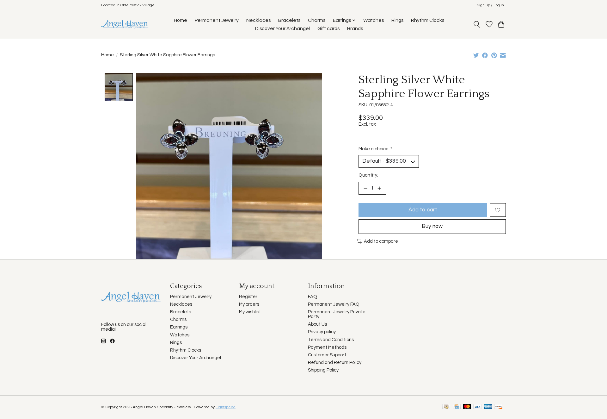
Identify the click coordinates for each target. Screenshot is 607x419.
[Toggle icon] (476, 24)
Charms (316, 20)
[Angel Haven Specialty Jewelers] (125, 24)
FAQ (312, 296)
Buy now (432, 226)
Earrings (178, 327)
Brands (355, 28)
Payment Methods (327, 347)
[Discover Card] (498, 407)
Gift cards (328, 28)
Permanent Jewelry (217, 20)
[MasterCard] (467, 407)
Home (180, 20)
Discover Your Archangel (282, 28)
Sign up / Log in (490, 5)
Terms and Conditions (331, 339)
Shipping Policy (323, 370)
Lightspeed (226, 407)
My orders (249, 304)
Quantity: (368, 175)
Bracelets (289, 20)
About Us (317, 324)
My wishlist (250, 312)
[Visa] (477, 407)
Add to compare (381, 241)
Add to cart (422, 210)
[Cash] (446, 407)
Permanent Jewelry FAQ (333, 304)
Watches (373, 20)
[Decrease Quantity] (365, 188)
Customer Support (327, 355)
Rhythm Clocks (427, 20)
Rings (397, 20)
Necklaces (258, 20)
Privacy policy (322, 331)
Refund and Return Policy (334, 362)
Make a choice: (375, 149)
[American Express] (488, 407)
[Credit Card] (457, 407)
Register (248, 296)
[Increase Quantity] (379, 188)
